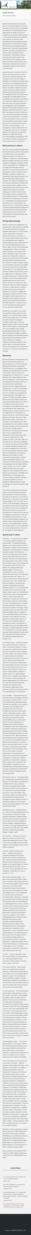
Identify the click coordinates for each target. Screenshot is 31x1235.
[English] (26, 2)
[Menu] (27, 4)
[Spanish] (28, 2)
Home (4, 15)
